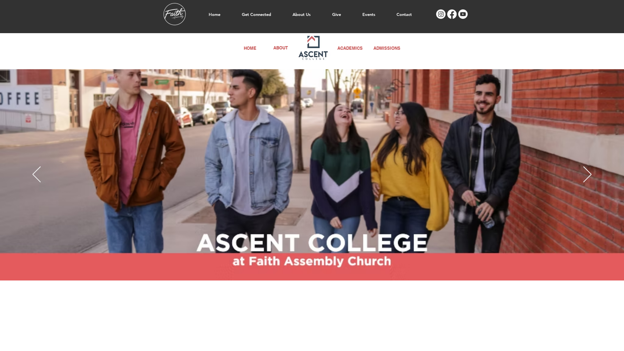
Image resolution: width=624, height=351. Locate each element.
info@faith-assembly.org (418, 287)
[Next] (587, 174)
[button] (256, 14)
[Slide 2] (315, 264)
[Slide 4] (309, 264)
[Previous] (36, 174)
